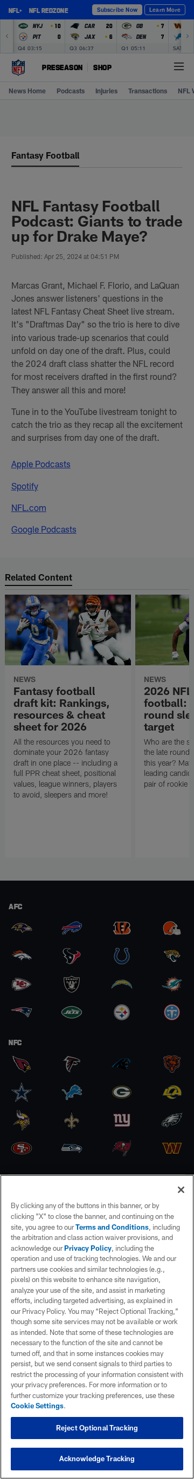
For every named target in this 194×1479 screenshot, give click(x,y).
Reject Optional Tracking (97, 1427)
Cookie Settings (37, 1405)
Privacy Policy (88, 1248)
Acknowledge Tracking (97, 1458)
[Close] (181, 1190)
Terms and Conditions (112, 1227)
